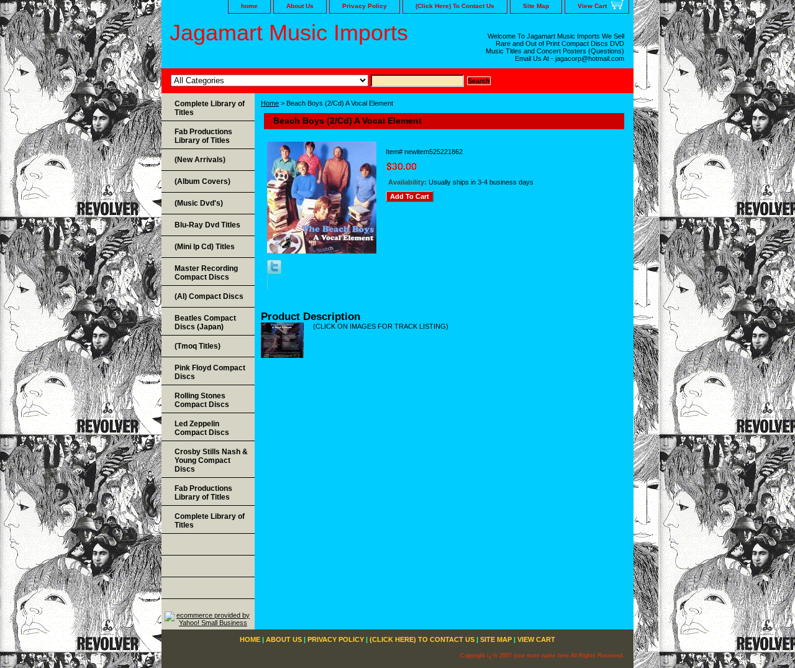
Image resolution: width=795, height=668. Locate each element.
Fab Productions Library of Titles (203, 136)
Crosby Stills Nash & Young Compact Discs (211, 460)
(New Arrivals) (200, 159)
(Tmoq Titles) (197, 346)
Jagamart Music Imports (289, 32)
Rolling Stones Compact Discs (202, 400)
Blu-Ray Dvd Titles (207, 225)
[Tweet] (274, 271)
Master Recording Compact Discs (206, 272)
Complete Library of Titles (210, 108)
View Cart (592, 5)
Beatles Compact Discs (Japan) (205, 322)
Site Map (536, 5)
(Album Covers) (202, 181)
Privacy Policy (364, 5)
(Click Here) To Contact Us (455, 5)
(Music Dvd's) (199, 203)
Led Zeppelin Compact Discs (202, 428)
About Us (300, 5)
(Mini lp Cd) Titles (205, 246)
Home (270, 103)
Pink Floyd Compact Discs (210, 372)
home (249, 5)
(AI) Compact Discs (209, 296)
